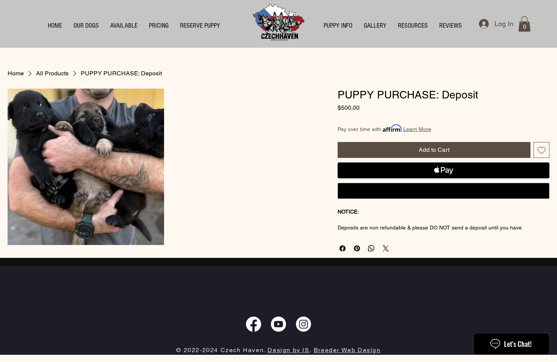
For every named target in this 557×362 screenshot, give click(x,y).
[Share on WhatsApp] (371, 248)
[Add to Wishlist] (541, 150)
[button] (338, 25)
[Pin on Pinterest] (356, 248)
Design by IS (288, 350)
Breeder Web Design (347, 350)
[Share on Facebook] (342, 248)
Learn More (417, 129)
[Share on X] (385, 248)
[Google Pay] (443, 191)
